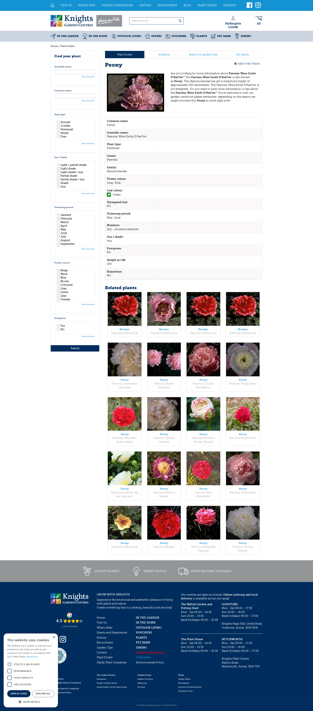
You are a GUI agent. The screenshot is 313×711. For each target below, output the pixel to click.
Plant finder (124, 54)
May (63, 229)
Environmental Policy (150, 662)
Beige (64, 270)
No (62, 329)
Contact (102, 652)
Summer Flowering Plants (189, 687)
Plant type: (60, 114)
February (66, 218)
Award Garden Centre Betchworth (112, 687)
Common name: (63, 91)
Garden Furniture (145, 679)
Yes (62, 326)
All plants (164, 54)
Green (64, 292)
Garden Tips (105, 647)
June (63, 233)
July (63, 236)
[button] (30, 702)
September (67, 244)
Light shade (68, 168)
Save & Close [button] (19, 693)
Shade (64, 183)
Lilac (63, 295)
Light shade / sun (71, 172)
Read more (32, 656)
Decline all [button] (43, 693)
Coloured (66, 285)
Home (101, 617)
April (63, 225)
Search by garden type (203, 54)
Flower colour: (62, 263)
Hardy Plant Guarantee (112, 662)
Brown (64, 281)
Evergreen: (60, 318)
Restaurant (101, 679)
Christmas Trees (185, 691)
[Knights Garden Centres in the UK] (87, 20)
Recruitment (105, 642)
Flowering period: (64, 207)
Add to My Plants (249, 63)
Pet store (141, 687)
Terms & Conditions (66, 683)
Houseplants (183, 683)
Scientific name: (63, 67)
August (65, 240)
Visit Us (102, 622)
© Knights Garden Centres (148, 705)
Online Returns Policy (61, 692)
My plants (242, 54)
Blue (63, 277)
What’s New (104, 627)
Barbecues (142, 683)
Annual (65, 122)
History (102, 637)
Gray (63, 288)
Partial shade (68, 175)
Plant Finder (105, 657)
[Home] (52, 5)
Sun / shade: (61, 157)
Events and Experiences (112, 632)
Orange (65, 299)
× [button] (54, 637)
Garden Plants (184, 679)
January (65, 215)
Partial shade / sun (72, 179)
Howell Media (170, 705)
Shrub (64, 133)
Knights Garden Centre (107, 683)
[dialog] (31, 670)
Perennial (66, 129)
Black (64, 274)
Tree (63, 136)
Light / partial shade (73, 165)
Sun (63, 186)
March (64, 222)
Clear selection (88, 77)
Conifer (65, 125)
